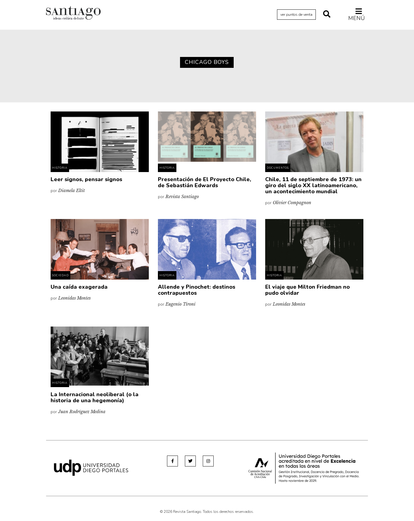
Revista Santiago (73, 13)
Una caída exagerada (79, 286)
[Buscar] (326, 14)
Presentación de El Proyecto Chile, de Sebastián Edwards (204, 182)
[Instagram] (208, 461)
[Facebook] (172, 461)
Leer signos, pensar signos (86, 179)
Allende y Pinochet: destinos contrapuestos (196, 290)
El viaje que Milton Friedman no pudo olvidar (307, 290)
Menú (356, 18)
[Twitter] (190, 461)
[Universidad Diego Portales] (91, 467)
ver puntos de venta (296, 14)
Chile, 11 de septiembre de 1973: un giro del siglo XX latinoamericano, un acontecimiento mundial (313, 185)
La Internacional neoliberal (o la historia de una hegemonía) (95, 397)
